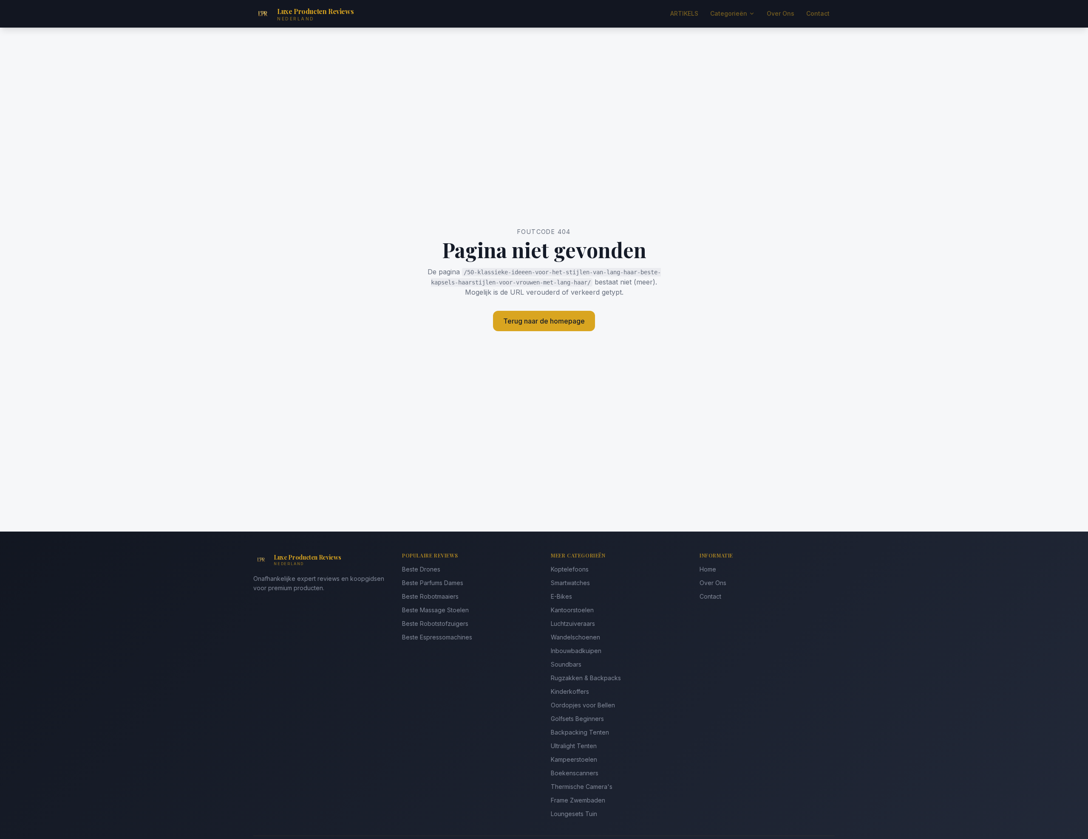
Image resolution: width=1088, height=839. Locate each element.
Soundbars (566, 664)
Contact (818, 13)
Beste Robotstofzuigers (435, 623)
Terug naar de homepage (544, 321)
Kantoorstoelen (572, 610)
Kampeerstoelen (574, 759)
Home (708, 569)
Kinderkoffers (570, 691)
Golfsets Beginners (577, 718)
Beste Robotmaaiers (430, 596)
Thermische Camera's (581, 786)
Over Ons (780, 13)
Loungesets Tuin (574, 813)
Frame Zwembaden (578, 800)
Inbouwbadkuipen (576, 650)
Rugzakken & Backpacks (586, 677)
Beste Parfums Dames (432, 582)
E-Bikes (561, 596)
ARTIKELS (684, 13)
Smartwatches (570, 582)
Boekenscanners (574, 773)
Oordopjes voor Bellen (583, 705)
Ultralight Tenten (574, 745)
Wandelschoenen (575, 637)
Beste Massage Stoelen (435, 610)
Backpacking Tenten (580, 732)
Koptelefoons (570, 569)
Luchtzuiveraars (573, 623)
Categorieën (728, 13)
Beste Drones (421, 569)
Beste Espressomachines (437, 637)
